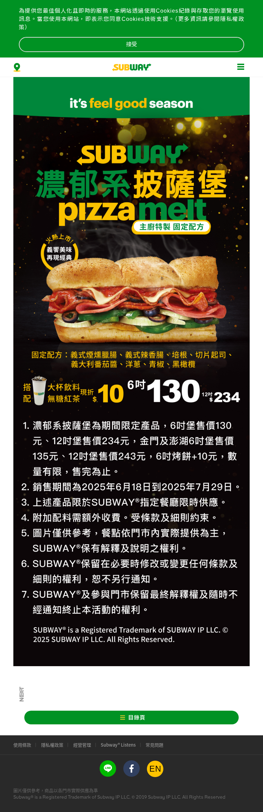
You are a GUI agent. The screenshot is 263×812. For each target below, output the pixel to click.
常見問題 (154, 744)
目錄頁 (137, 718)
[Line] (108, 768)
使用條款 (22, 744)
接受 (131, 44)
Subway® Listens (118, 744)
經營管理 (82, 744)
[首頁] (131, 67)
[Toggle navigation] (240, 65)
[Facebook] (131, 768)
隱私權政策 (52, 744)
